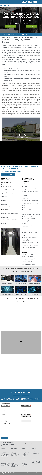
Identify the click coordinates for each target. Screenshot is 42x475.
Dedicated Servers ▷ (21, 294)
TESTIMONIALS (24, 455)
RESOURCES (24, 459)
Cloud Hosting (36, 86)
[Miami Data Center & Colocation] (31, 443)
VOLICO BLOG (24, 462)
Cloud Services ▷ (34, 294)
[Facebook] (22, 443)
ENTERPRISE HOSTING (5, 456)
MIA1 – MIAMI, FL (14, 449)
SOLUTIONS (3, 459)
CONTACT (33, 448)
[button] (26, 5)
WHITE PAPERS (24, 464)
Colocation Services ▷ (7, 283)
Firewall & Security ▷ (7, 294)
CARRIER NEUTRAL (14, 469)
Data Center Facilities (9, 34)
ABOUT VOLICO (24, 449)
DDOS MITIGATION (4, 464)
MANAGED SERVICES (5, 452)
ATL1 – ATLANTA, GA (15, 454)
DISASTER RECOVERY (5, 462)
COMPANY (23, 448)
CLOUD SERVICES (4, 453)
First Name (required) (5, 405)
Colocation (19, 85)
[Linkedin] (19, 443)
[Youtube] (28, 443)
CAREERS (23, 456)
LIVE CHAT (34, 452)
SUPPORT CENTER (36, 462)
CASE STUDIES (24, 463)
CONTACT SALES (35, 449)
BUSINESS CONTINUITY (5, 463)
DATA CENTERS (14, 448)
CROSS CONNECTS (14, 464)
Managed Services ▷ (21, 283)
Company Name (4, 414)
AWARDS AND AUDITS (25, 454)
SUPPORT (34, 459)
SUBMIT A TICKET (35, 463)
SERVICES (3, 448)
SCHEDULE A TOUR (35, 453)
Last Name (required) (26, 405)
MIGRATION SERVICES (5, 465)
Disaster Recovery (14, 86)
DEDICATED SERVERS (5, 454)
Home (2, 34)
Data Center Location (26, 414)
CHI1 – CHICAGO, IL (15, 455)
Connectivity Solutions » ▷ (35, 284)
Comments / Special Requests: (7, 423)
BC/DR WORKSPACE (15, 465)
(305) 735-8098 (7, 444)
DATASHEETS (24, 465)
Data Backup (22, 86)
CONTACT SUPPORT (36, 461)
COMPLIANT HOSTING (5, 455)
